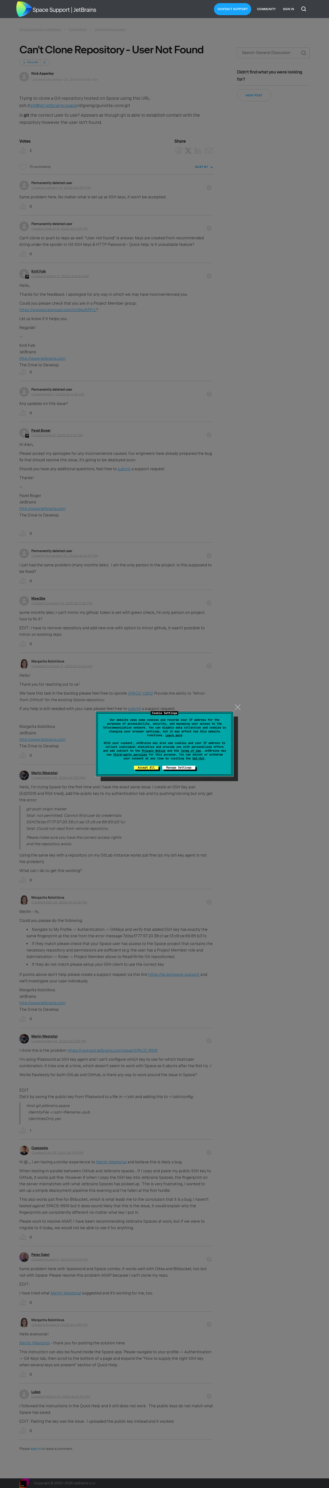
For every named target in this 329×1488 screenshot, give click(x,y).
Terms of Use (191, 751)
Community (266, 9)
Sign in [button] (288, 9)
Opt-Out (198, 758)
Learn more (173, 735)
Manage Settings (178, 768)
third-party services (130, 755)
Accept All (146, 768)
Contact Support (232, 9)
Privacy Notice (153, 751)
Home (24, 9)
